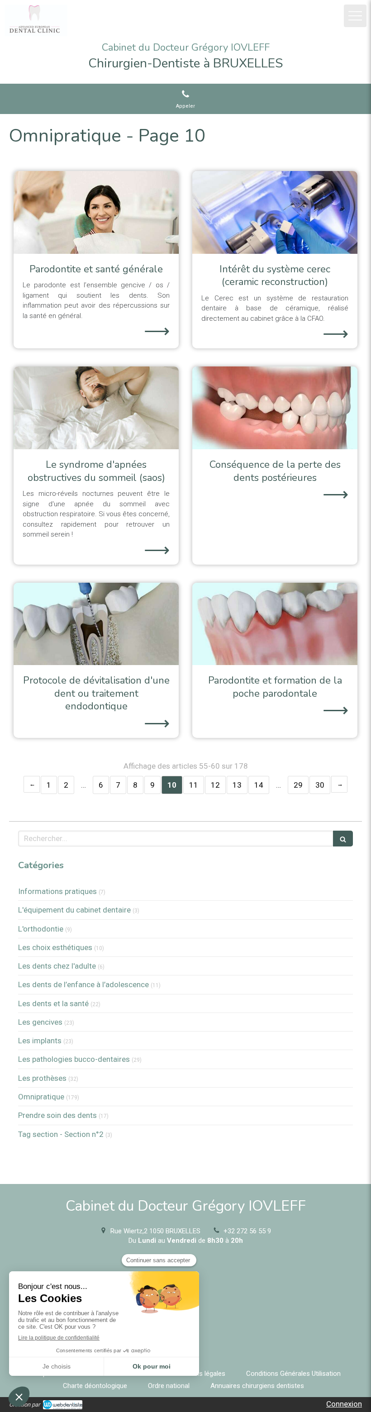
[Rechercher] (343, 838)
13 (237, 784)
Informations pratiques (57, 891)
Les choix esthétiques (55, 947)
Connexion (344, 1403)
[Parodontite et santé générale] (96, 212)
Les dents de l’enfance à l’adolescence (83, 984)
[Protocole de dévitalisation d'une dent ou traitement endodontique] (96, 624)
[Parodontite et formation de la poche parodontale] (274, 624)
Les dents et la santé (53, 1003)
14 (258, 784)
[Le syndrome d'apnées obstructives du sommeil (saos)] (96, 407)
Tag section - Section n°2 (61, 1134)
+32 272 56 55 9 (247, 1231)
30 (319, 784)
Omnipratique (41, 1096)
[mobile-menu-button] (355, 16)
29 (298, 784)
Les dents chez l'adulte (57, 965)
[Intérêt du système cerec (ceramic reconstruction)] (274, 212)
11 (193, 784)
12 (215, 784)
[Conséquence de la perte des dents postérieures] (274, 407)
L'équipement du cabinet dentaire (74, 909)
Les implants (40, 1040)
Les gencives (40, 1022)
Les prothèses (42, 1078)
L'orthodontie (40, 928)
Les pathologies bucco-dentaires (74, 1059)
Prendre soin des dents (57, 1115)
